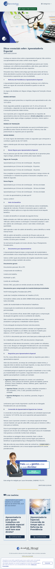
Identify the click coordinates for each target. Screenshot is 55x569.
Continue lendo (16, 537)
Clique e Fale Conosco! (28, 9)
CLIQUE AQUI (44, 444)
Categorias (46, 4)
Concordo (47, 563)
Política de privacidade (27, 556)
